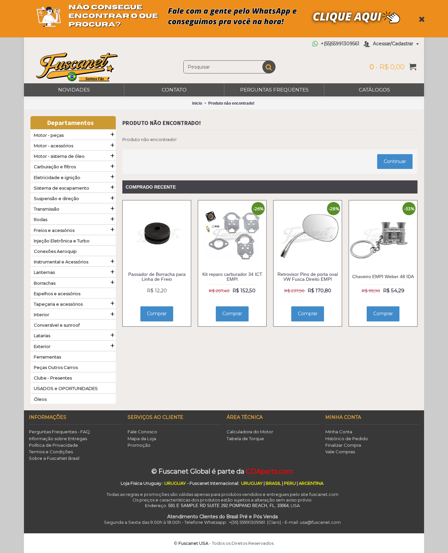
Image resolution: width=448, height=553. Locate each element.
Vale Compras (340, 451)
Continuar (395, 161)
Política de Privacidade (53, 445)
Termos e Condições (51, 451)
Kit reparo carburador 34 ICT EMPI (232, 277)
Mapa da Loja (142, 438)
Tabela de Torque (245, 438)
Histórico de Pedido (346, 438)
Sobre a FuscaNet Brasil (54, 458)
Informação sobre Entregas (58, 438)
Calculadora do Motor (250, 431)
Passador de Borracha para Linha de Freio (157, 277)
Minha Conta (338, 431)
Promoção (139, 445)
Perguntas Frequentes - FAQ (59, 431)
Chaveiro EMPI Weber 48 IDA (383, 276)
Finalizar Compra (343, 445)
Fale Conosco (142, 431)
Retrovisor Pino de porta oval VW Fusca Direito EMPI (307, 277)
